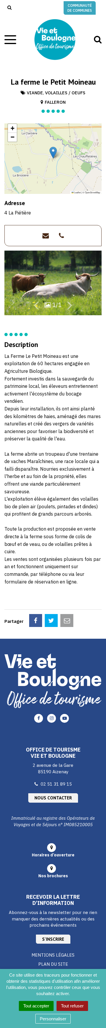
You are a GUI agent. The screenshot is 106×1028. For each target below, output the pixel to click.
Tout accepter (36, 1005)
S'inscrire (53, 939)
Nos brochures (53, 875)
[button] (53, 153)
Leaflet (77, 192)
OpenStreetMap (92, 192)
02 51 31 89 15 (56, 784)
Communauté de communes (79, 8)
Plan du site (53, 964)
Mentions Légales (53, 955)
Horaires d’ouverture (53, 855)
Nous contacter (53, 798)
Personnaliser (53, 1018)
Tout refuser (72, 1005)
